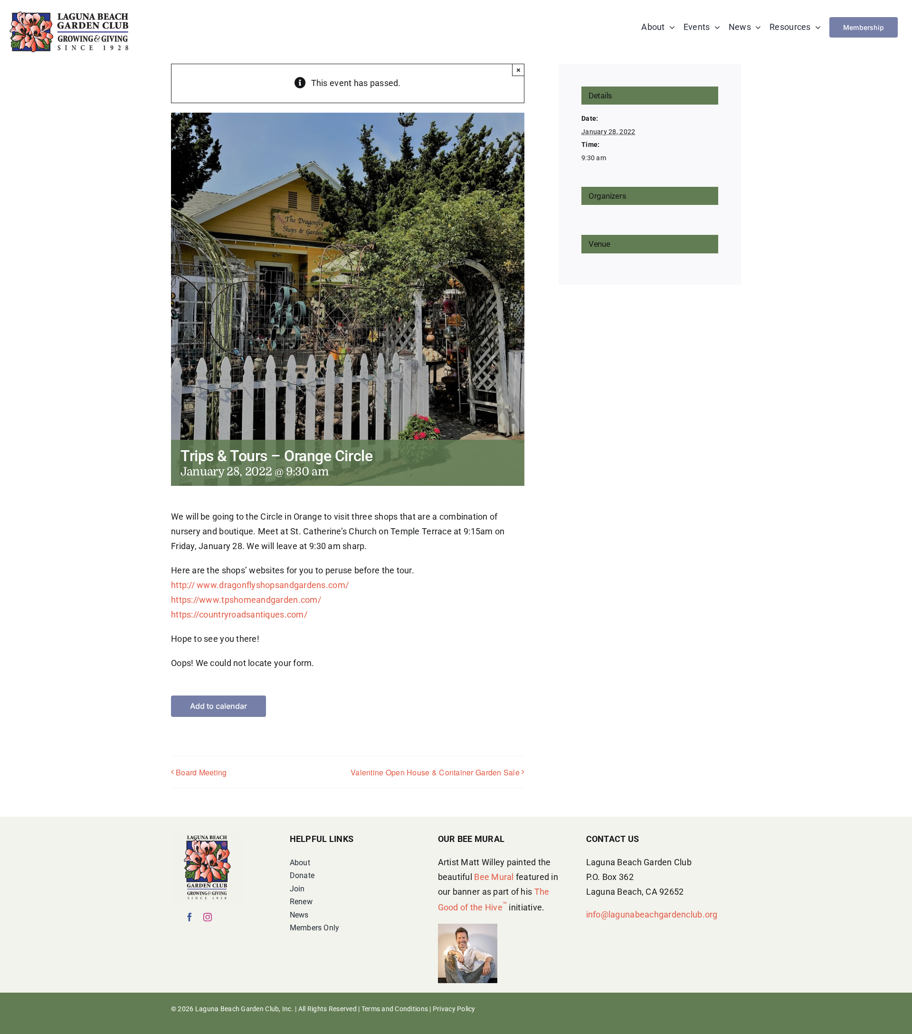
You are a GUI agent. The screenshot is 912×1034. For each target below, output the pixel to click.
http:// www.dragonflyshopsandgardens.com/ (260, 585)
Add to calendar (218, 706)
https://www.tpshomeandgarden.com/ (246, 600)
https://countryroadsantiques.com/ (239, 614)
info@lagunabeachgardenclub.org (652, 914)
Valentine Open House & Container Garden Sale (435, 772)
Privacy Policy (454, 1009)
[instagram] (207, 917)
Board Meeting (201, 772)
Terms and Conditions (394, 1009)
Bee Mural (493, 877)
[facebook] (189, 917)
